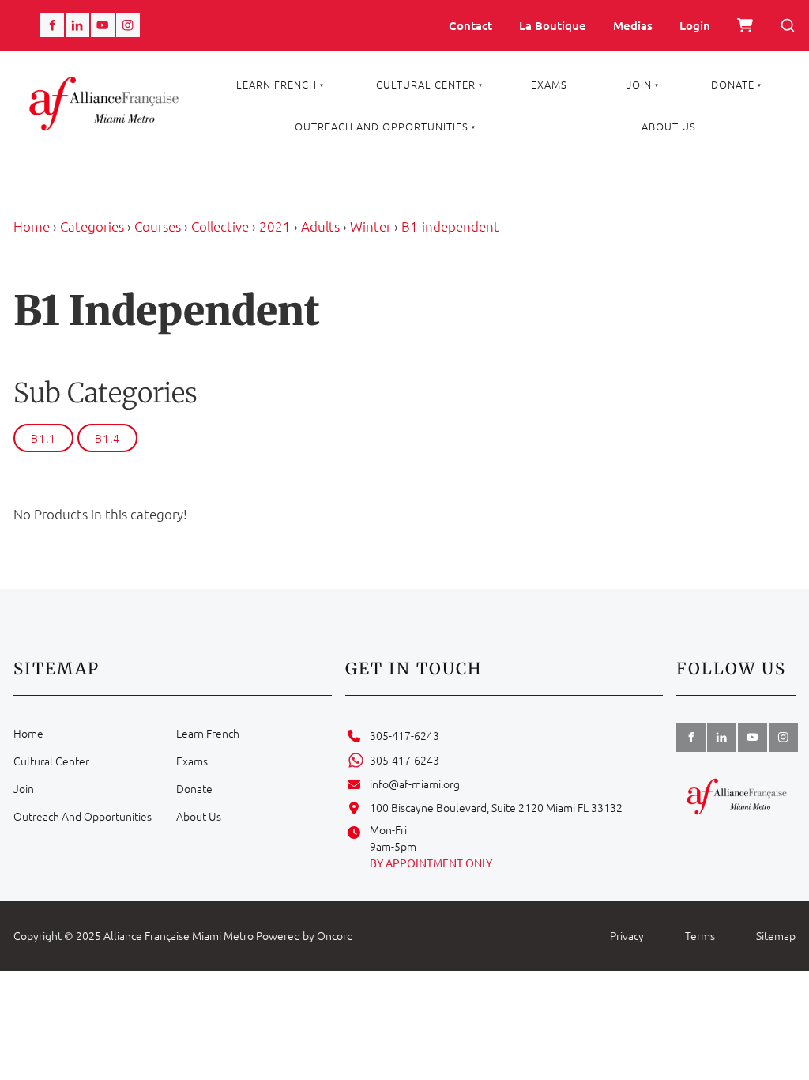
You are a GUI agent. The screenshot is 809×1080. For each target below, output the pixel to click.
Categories (92, 226)
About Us (669, 126)
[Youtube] (103, 25)
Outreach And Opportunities (381, 126)
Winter (370, 226)
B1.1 (43, 438)
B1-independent (450, 226)
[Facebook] (52, 25)
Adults (320, 226)
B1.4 (107, 438)
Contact (470, 25)
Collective (220, 226)
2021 (275, 226)
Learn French (276, 84)
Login (694, 25)
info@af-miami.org (415, 783)
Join (639, 84)
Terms (700, 935)
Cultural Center (426, 84)
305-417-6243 (404, 735)
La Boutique (552, 25)
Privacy (627, 935)
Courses (157, 226)
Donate (732, 84)
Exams (549, 84)
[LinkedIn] (77, 25)
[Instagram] (128, 25)
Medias (633, 25)
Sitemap (776, 935)
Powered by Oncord (304, 935)
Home (31, 226)
